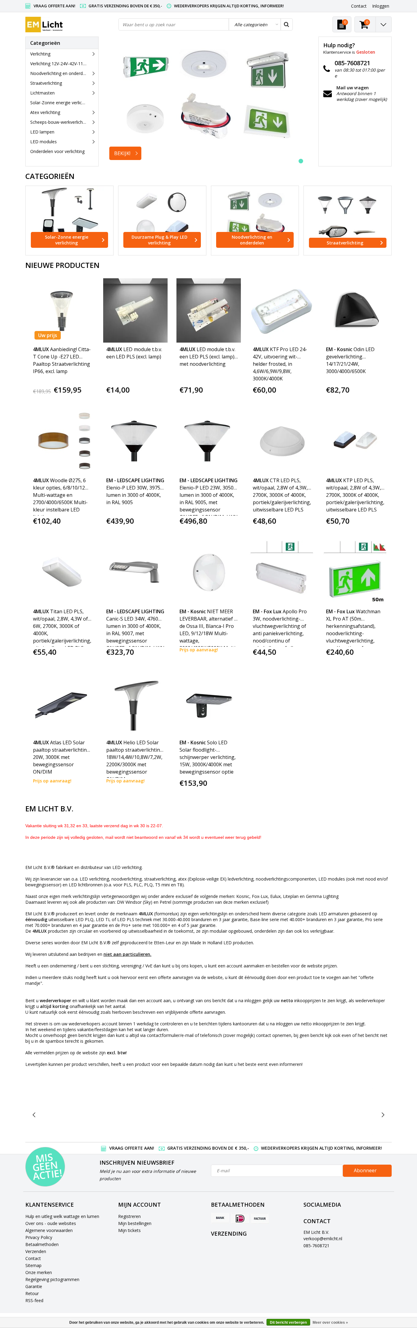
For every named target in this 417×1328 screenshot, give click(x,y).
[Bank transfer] (220, 1218)
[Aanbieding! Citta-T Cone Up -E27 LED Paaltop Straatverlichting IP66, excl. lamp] (62, 310)
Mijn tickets (129, 1230)
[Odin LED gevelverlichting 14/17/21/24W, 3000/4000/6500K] (355, 310)
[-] (63, 1115)
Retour (32, 1293)
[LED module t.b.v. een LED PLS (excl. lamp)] (135, 310)
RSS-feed (34, 1300)
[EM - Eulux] (257, 1115)
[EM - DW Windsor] (208, 1115)
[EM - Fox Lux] (305, 1115)
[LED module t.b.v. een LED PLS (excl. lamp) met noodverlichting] (208, 310)
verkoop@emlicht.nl (322, 1238)
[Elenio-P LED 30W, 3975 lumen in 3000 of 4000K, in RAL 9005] (135, 441)
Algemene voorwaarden (49, 1230)
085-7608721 (316, 1245)
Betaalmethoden (42, 1244)
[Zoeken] (286, 24)
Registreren (129, 1216)
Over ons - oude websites (50, 1223)
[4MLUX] (111, 1115)
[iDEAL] (240, 1218)
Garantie (33, 1286)
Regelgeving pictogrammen (52, 1279)
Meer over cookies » (330, 1322)
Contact (33, 1258)
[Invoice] (260, 1218)
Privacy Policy (38, 1237)
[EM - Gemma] (353, 1115)
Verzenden (35, 1251)
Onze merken (38, 1272)
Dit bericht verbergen (288, 1322)
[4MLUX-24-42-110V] (160, 1115)
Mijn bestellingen (134, 1223)
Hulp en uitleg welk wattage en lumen (62, 1216)
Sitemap (33, 1265)
